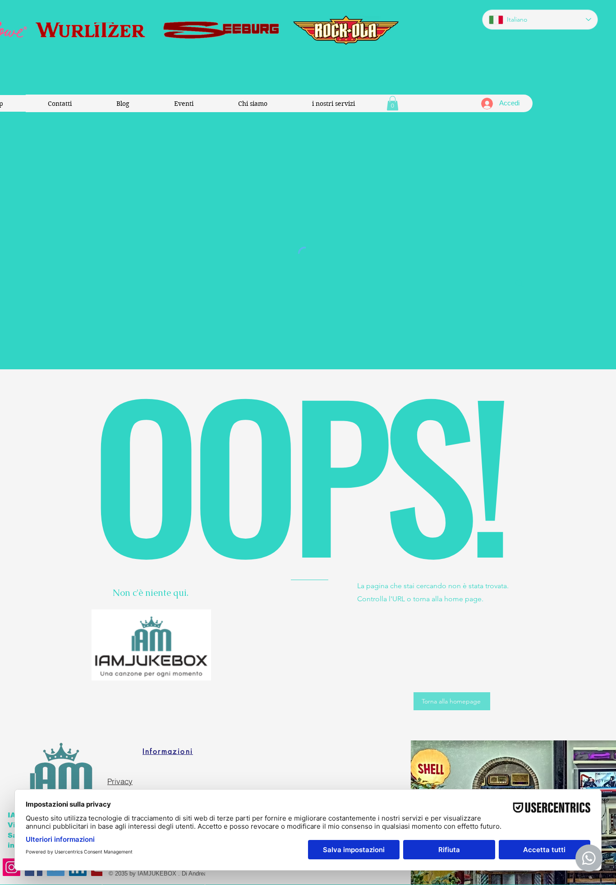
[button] (392, 103)
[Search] (519, 283)
